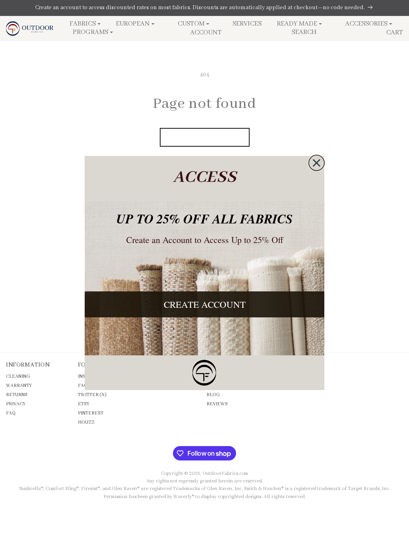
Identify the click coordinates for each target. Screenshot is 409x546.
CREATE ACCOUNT (205, 304)
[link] (204, 372)
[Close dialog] (316, 163)
